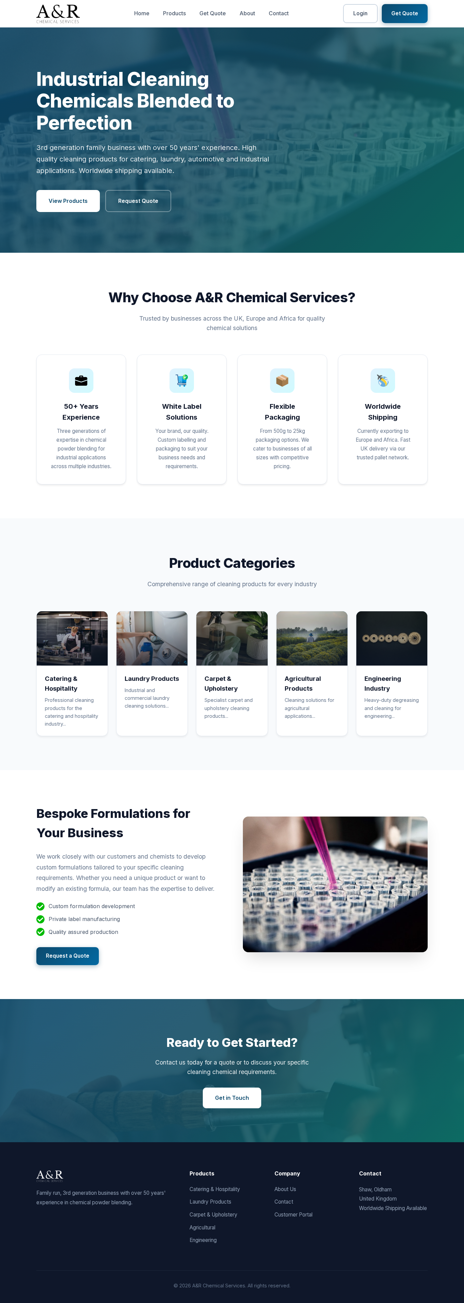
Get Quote (212, 13)
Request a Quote (67, 956)
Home (141, 13)
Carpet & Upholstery (213, 1214)
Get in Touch (232, 1097)
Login (360, 13)
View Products (68, 200)
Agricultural (202, 1227)
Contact (279, 13)
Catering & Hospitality (215, 1189)
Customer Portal (293, 1214)
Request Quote (138, 200)
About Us (285, 1189)
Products (174, 13)
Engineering (203, 1240)
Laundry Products (210, 1202)
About (247, 13)
